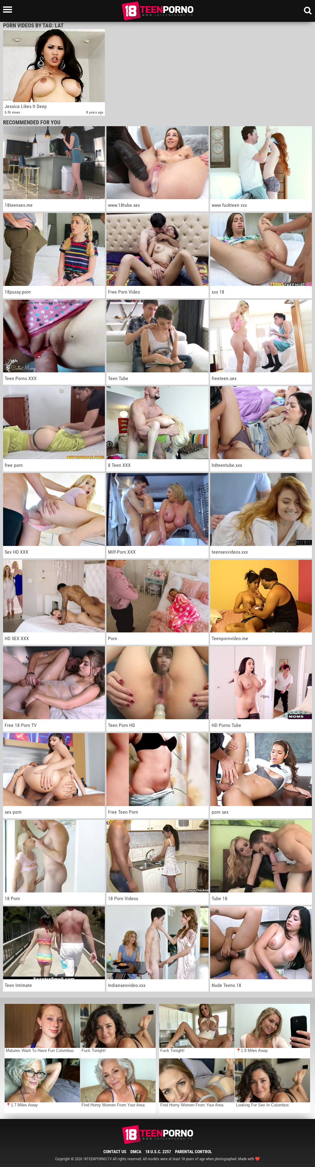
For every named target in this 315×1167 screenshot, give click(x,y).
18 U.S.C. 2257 (158, 1151)
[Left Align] (9, 9)
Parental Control (193, 1151)
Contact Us (114, 1151)
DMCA (135, 1151)
